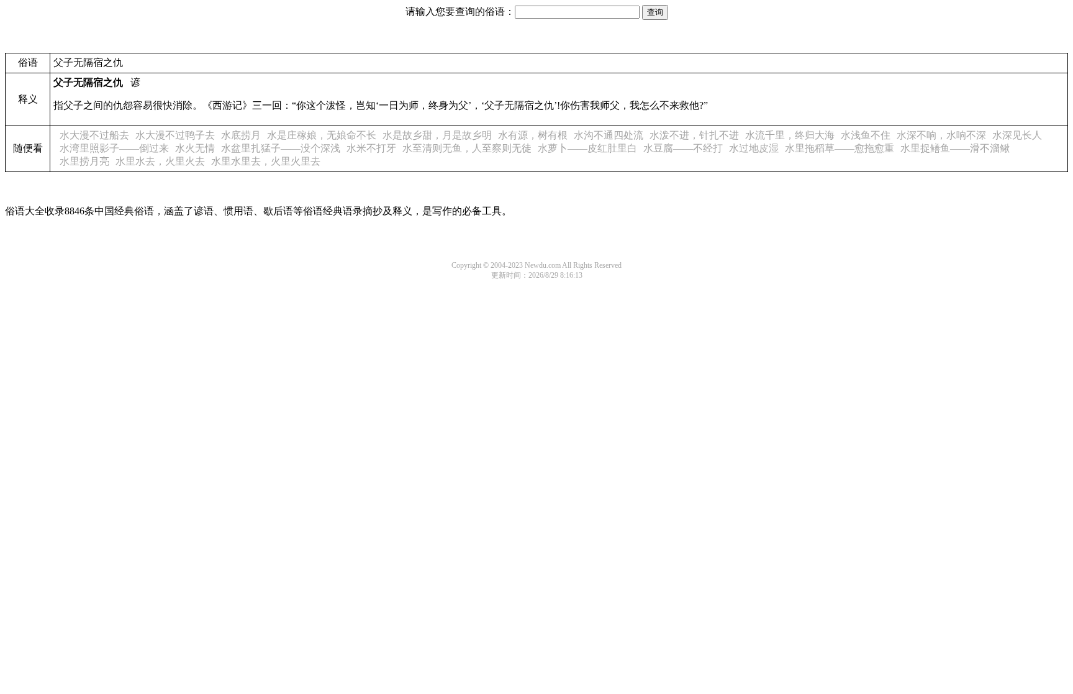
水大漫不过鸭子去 (175, 135)
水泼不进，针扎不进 (694, 135)
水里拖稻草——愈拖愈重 (839, 148)
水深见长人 (1017, 135)
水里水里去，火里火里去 (265, 161)
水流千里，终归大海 (790, 135)
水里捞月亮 (84, 161)
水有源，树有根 (533, 135)
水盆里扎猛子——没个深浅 (280, 148)
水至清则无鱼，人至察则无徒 (467, 148)
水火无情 (195, 148)
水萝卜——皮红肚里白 (587, 148)
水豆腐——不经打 (683, 148)
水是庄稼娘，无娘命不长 (321, 135)
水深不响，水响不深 (941, 135)
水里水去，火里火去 (160, 161)
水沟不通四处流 (608, 135)
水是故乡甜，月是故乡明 (437, 135)
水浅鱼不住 (865, 135)
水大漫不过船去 (94, 135)
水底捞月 (241, 135)
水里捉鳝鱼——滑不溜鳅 (955, 148)
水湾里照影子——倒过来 (114, 148)
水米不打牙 (371, 148)
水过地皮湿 (754, 148)
